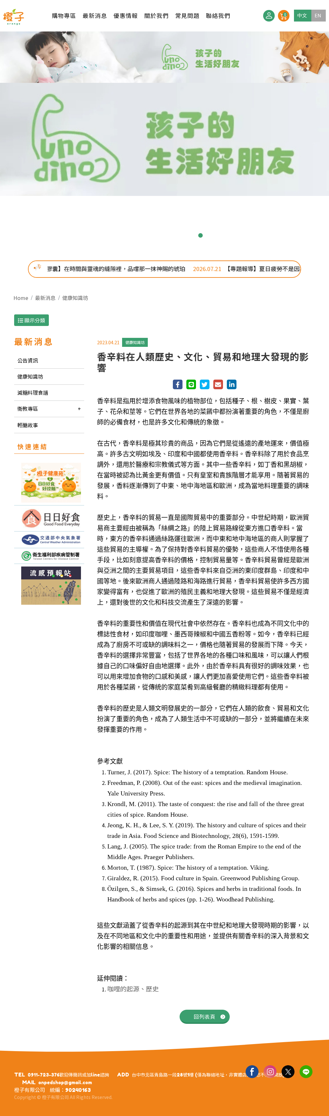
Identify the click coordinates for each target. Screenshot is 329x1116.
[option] (164, 113)
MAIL (29, 1082)
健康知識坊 (75, 298)
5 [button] (169, 235)
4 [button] (159, 235)
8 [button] (200, 235)
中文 (302, 15)
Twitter (288, 1071)
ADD (123, 1074)
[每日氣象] (49, 540)
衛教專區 (27, 408)
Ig (270, 1071)
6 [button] (180, 235)
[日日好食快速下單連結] (49, 482)
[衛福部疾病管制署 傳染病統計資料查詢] (49, 556)
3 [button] (149, 235)
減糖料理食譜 (32, 392)
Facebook (252, 1071)
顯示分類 (34, 320)
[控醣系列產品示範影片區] (49, 518)
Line (306, 1071)
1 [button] (128, 235)
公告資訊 (27, 360)
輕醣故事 (27, 425)
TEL (19, 1074)
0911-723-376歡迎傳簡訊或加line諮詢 (68, 1074)
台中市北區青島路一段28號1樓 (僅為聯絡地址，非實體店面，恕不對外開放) (208, 1074)
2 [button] (139, 235)
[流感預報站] (49, 585)
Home (20, 298)
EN (318, 15)
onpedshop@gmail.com (65, 1082)
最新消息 (45, 298)
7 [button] (190, 235)
